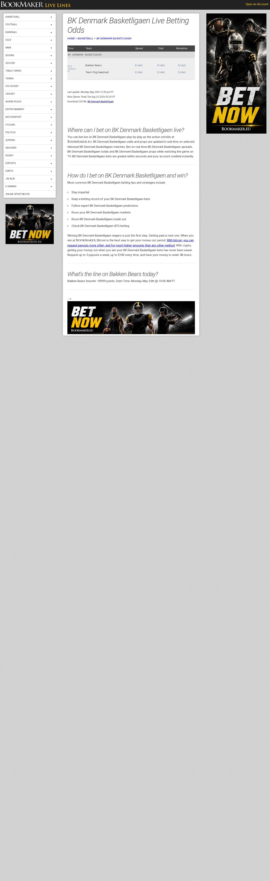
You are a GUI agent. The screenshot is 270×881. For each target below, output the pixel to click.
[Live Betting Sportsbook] (35, 5)
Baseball (11, 32)
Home (71, 38)
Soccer (10, 63)
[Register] (30, 224)
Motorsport (14, 117)
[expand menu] (52, 17)
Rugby (9, 155)
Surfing (10, 140)
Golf (8, 40)
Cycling (10, 124)
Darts (9, 171)
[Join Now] (131, 317)
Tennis (9, 78)
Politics (10, 132)
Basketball (13, 16)
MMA (8, 47)
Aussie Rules (13, 101)
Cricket (10, 93)
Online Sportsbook (18, 194)
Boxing (10, 55)
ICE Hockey (12, 86)
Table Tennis (13, 70)
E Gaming (11, 186)
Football (11, 24)
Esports (11, 163)
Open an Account (257, 4)
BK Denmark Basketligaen (113, 38)
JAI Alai (10, 178)
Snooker (11, 147)
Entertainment (15, 109)
